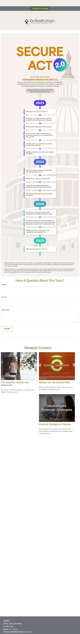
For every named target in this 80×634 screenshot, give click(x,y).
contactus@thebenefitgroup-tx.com (17, 632)
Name (4, 284)
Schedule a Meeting (40, 8)
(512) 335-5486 (15, 624)
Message (5, 310)
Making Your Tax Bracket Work (54, 382)
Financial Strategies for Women (55, 424)
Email (4, 297)
